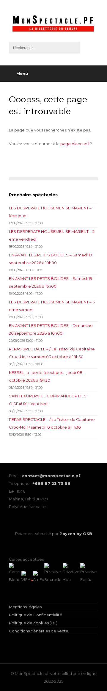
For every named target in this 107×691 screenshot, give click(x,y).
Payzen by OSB (75, 533)
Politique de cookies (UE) (33, 623)
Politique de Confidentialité (35, 614)
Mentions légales (25, 606)
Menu (22, 73)
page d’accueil (74, 143)
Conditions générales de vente (38, 631)
